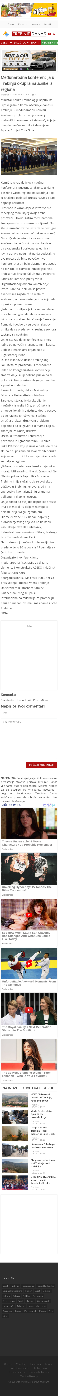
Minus (44, 700)
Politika (26, 1296)
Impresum (35, 24)
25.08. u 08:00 (38, 1189)
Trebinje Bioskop (29, 1376)
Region (28, 1291)
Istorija (18, 1311)
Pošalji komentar (41, 764)
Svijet (37, 1291)
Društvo (20, 42)
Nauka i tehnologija (37, 1306)
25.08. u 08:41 (38, 1172)
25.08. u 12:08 (38, 1153)
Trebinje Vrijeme (17, 1372)
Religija (16, 1296)
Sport (35, 42)
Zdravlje (21, 1306)
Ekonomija (38, 1296)
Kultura (6, 1296)
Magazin (30, 1301)
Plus (35, 700)
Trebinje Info (40, 1368)
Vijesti (5, 42)
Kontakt (47, 24)
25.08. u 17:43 (38, 1140)
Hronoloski (24, 700)
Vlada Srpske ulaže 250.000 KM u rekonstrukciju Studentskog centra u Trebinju (43, 1117)
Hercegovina (28, 1286)
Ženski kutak (30, 1311)
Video (5, 1316)
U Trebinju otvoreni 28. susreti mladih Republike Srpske (43, 1180)
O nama (11, 24)
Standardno (8, 700)
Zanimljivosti (43, 1301)
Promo (42, 1311)
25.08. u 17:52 (38, 1123)
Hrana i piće (8, 1306)
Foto (51, 1311)
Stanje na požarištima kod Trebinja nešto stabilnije (43, 1163)
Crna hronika (9, 1301)
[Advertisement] (29, 657)
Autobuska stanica (20, 1368)
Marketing (22, 24)
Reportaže (7, 1311)
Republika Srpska (45, 1286)
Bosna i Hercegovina (12, 1291)
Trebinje (5, 94)
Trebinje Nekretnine (39, 1372)
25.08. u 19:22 (38, 1107)
